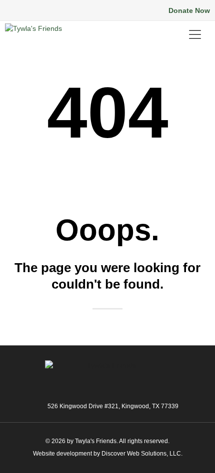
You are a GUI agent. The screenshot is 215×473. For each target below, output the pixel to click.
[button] (44, 10)
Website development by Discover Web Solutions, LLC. (107, 453)
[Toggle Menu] (197, 34)
